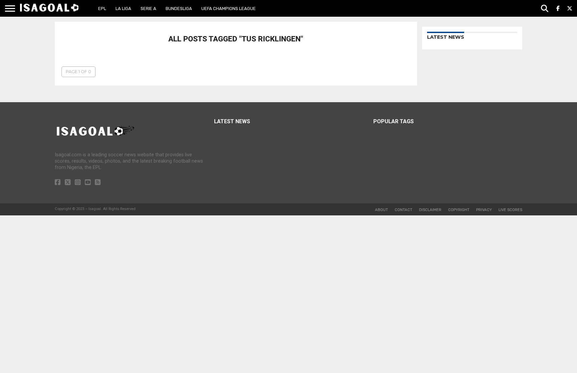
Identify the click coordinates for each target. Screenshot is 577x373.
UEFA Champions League (228, 8)
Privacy (484, 210)
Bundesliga (179, 8)
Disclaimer (430, 210)
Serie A (148, 8)
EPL (102, 8)
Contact (403, 210)
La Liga (123, 8)
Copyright (458, 210)
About (381, 210)
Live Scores (510, 210)
